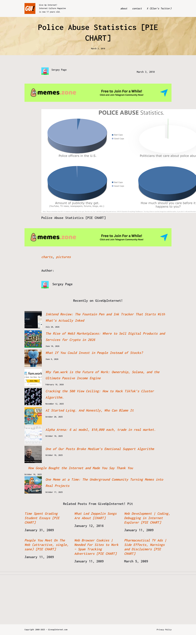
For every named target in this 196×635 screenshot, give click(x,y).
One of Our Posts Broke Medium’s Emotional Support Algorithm (99, 449)
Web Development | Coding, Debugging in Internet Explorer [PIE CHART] (147, 517)
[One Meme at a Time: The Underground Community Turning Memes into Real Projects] (33, 485)
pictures (63, 257)
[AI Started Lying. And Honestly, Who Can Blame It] (33, 416)
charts (46, 257)
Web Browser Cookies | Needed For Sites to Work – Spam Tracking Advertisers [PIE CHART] (96, 546)
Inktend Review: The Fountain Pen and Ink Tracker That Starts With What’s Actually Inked (105, 317)
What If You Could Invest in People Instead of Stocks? (94, 353)
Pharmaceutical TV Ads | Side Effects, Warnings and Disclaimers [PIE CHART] (145, 546)
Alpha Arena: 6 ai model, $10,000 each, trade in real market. (100, 430)
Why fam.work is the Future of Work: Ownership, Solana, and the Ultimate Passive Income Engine (102, 375)
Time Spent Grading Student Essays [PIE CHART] (41, 517)
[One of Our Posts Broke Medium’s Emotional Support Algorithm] (33, 454)
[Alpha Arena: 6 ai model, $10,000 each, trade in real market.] (33, 435)
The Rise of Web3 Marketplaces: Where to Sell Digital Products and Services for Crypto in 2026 (105, 336)
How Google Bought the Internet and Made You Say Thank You (80, 468)
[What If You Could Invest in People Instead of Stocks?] (33, 358)
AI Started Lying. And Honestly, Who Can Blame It (89, 410)
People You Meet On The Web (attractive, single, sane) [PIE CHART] (46, 544)
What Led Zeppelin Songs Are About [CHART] (95, 515)
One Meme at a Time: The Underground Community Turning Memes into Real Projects (104, 482)
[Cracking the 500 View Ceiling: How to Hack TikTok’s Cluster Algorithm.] (33, 396)
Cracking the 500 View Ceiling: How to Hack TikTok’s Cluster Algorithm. (99, 394)
